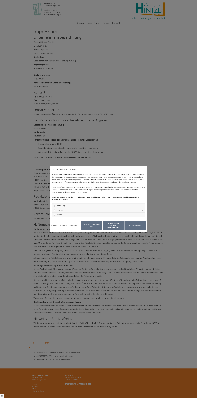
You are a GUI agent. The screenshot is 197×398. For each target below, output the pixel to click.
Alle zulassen (135, 225)
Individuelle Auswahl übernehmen (113, 225)
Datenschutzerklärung (59, 225)
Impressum (73, 225)
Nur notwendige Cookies (92, 225)
